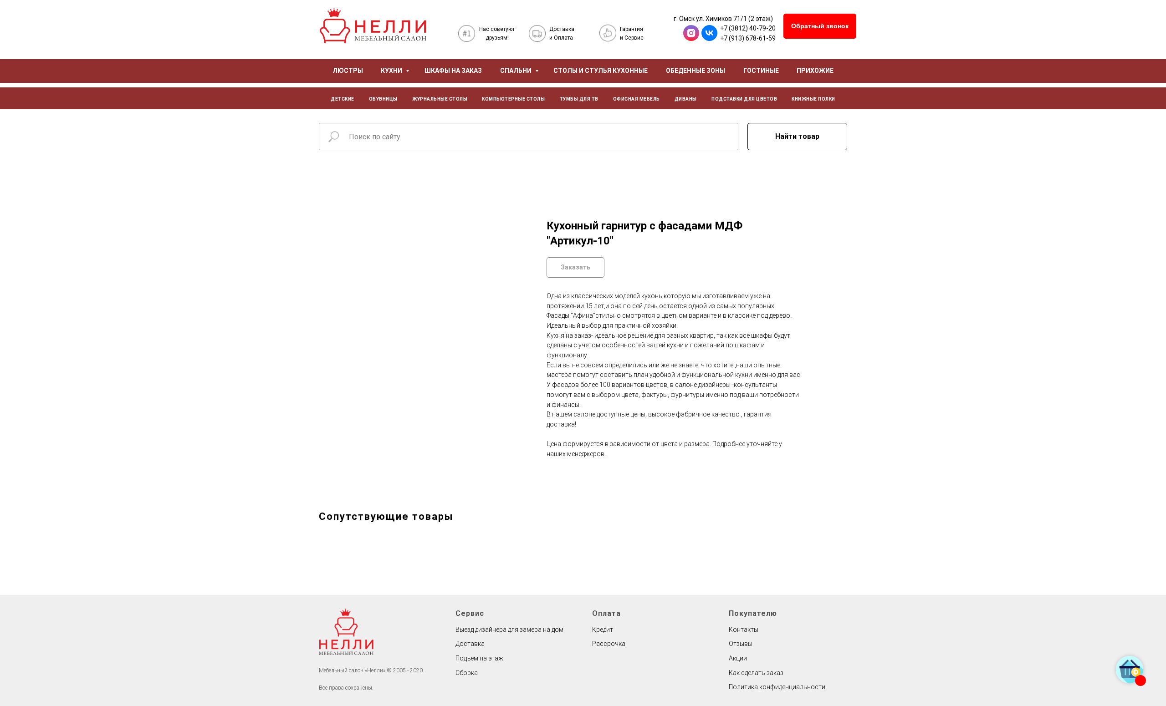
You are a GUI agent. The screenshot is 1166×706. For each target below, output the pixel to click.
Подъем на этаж (479, 658)
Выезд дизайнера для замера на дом (509, 629)
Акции (738, 658)
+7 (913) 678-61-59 (748, 38)
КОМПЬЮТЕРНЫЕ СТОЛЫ (513, 99)
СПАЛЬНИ (516, 70)
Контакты (743, 629)
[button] (819, 26)
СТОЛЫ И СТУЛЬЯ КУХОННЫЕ (600, 70)
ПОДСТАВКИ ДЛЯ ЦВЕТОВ (744, 99)
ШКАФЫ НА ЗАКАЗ (453, 70)
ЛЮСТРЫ (347, 70)
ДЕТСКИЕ (342, 99)
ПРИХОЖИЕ (815, 70)
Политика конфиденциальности (777, 687)
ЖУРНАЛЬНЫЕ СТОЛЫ (439, 99)
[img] (373, 25)
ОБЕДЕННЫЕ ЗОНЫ (695, 70)
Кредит (602, 629)
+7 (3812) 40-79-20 (748, 28)
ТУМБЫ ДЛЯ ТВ (579, 99)
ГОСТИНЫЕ (761, 70)
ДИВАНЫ (686, 99)
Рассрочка (608, 643)
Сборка (466, 672)
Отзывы (740, 643)
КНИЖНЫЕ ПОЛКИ (813, 99)
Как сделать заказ (756, 672)
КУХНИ (392, 70)
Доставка (470, 643)
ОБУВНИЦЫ (383, 99)
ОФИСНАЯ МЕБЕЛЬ (636, 99)
